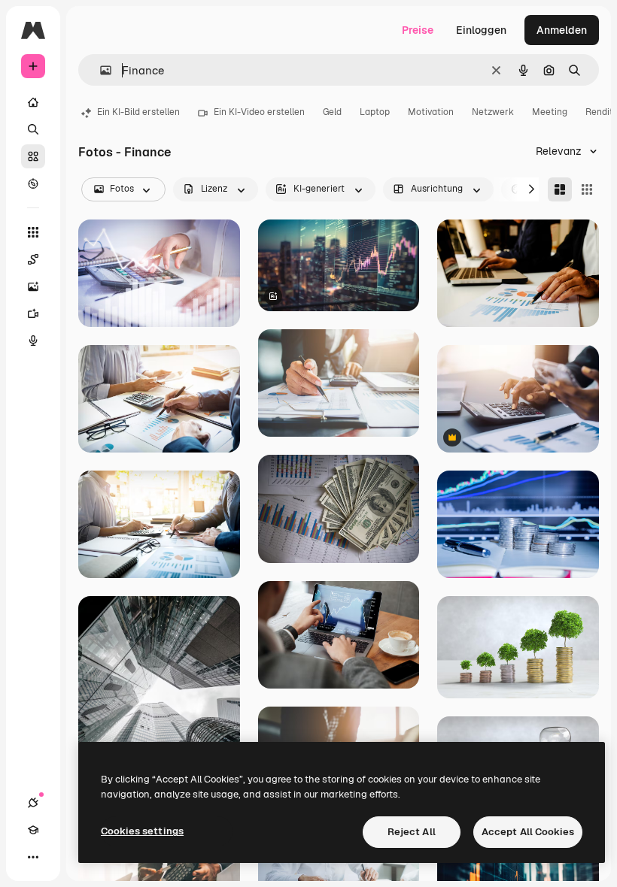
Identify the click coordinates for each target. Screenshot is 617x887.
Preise (417, 30)
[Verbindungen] (33, 803)
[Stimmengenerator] (33, 340)
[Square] (587, 189)
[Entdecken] (33, 183)
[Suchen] (33, 129)
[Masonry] (560, 189)
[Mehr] (33, 857)
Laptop (375, 112)
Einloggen (481, 30)
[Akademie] (33, 830)
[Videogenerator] (33, 313)
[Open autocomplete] (99, 70)
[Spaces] (33, 259)
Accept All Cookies (528, 831)
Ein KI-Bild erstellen (138, 112)
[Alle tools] (33, 232)
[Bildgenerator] (33, 286)
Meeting (549, 112)
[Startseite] (33, 102)
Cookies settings (142, 831)
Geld (332, 112)
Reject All (412, 831)
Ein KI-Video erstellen (259, 112)
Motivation (431, 112)
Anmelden (561, 30)
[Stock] (33, 156)
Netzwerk (493, 112)
